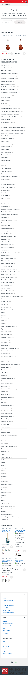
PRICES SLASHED (8, 79)
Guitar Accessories (19, 132)
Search (19, 1)
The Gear (6, 84)
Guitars (5, 70)
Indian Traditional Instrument (11, 73)
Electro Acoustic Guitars (7, 35)
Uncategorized (7, 87)
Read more (24, 53)
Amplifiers (6, 65)
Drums (5, 68)
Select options (11, 120)
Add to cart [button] (11, 53)
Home (2, 4)
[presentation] (26, 168)
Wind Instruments (8, 90)
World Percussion (8, 93)
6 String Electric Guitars (7, 102)
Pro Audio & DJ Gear (9, 82)
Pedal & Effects (7, 76)
